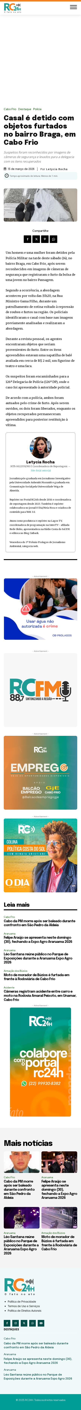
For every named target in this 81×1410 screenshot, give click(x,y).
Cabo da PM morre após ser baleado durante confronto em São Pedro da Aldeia (19, 1190)
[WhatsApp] (53, 239)
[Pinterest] (45, 239)
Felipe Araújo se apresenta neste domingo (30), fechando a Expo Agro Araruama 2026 (59, 1190)
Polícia (37, 109)
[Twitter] (36, 239)
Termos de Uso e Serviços (24, 1306)
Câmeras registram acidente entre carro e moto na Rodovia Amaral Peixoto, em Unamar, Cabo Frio (40, 995)
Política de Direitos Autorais (24, 1310)
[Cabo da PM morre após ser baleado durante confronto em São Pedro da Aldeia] (22, 1162)
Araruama (9, 933)
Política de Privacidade (22, 1301)
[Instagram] (15, 1323)
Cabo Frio (10, 109)
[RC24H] (13, 8)
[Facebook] (27, 239)
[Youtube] (41, 1323)
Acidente (9, 987)
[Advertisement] (40, 57)
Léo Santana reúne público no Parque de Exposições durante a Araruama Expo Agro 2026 (38, 958)
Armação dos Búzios (15, 971)
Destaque (24, 109)
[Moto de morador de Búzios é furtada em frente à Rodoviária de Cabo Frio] (59, 1218)
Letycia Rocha (40, 462)
